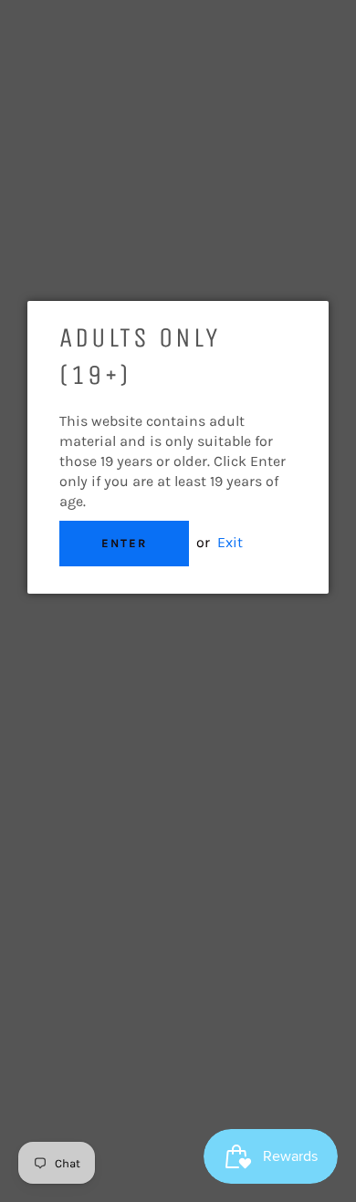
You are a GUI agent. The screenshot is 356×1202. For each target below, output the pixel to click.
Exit (230, 542)
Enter (124, 543)
